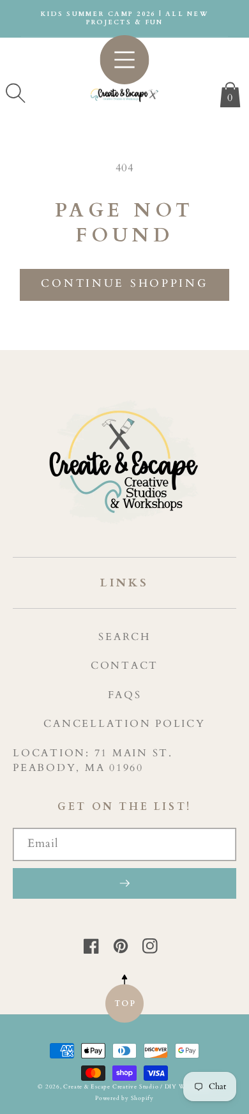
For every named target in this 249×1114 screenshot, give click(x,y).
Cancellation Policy (124, 724)
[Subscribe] (124, 883)
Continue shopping (124, 284)
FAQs (125, 695)
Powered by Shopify (124, 1098)
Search (124, 637)
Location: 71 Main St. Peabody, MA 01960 (93, 760)
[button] (15, 93)
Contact (124, 666)
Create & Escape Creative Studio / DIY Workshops (137, 1086)
